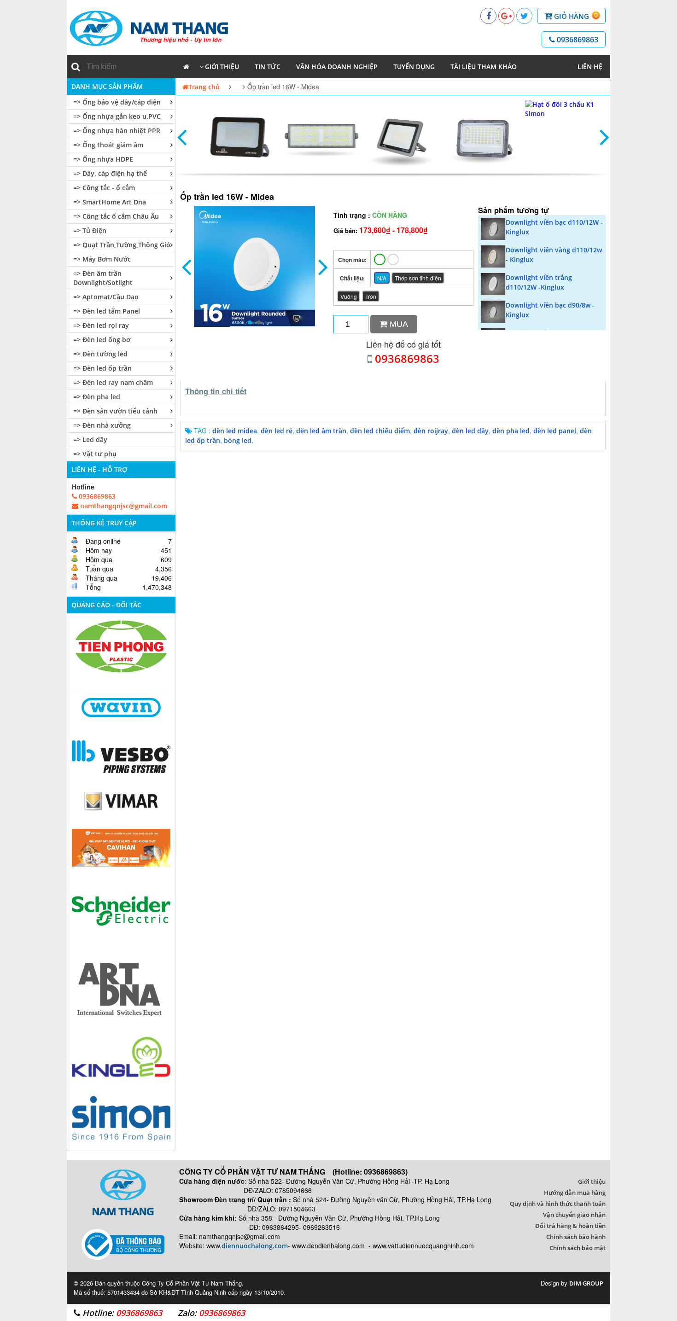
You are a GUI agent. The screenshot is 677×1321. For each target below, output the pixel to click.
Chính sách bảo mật (577, 1248)
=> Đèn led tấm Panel (106, 311)
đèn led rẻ (276, 430)
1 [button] (250, 322)
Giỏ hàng (575, 16)
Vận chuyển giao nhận (574, 1214)
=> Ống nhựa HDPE (103, 159)
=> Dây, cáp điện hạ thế (110, 173)
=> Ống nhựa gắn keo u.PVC (117, 116)
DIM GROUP (586, 1283)
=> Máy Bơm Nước (102, 259)
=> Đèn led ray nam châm (113, 382)
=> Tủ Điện (89, 230)
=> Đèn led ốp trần (102, 368)
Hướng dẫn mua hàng (575, 1192)
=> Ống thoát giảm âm (108, 144)
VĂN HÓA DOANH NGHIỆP (337, 66)
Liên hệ (590, 66)
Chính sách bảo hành (576, 1237)
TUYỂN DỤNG (414, 66)
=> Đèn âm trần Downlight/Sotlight (103, 278)
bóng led (237, 440)
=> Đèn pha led (96, 396)
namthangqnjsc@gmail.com (122, 505)
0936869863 (576, 40)
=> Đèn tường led (100, 353)
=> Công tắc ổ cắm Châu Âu (116, 216)
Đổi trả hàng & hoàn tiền (570, 1226)
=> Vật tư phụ (95, 453)
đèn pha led (511, 430)
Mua (397, 324)
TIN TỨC (267, 66)
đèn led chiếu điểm (380, 430)
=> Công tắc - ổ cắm (104, 187)
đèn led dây (470, 430)
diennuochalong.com (255, 1245)
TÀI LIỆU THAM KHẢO (483, 66)
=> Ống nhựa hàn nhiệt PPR (116, 130)
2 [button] (259, 322)
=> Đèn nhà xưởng (102, 425)
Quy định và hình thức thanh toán (558, 1203)
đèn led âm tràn (321, 430)
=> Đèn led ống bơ (101, 339)
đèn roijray (431, 430)
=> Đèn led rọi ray (101, 325)
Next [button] (604, 136)
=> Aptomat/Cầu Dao (106, 296)
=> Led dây (90, 439)
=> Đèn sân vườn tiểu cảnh (115, 411)
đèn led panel (554, 430)
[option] (230, 137)
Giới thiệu (222, 66)
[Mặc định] (379, 259)
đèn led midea (234, 430)
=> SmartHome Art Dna (109, 202)
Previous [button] (181, 136)
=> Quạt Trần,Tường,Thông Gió (121, 244)
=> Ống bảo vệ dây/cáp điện (117, 102)
